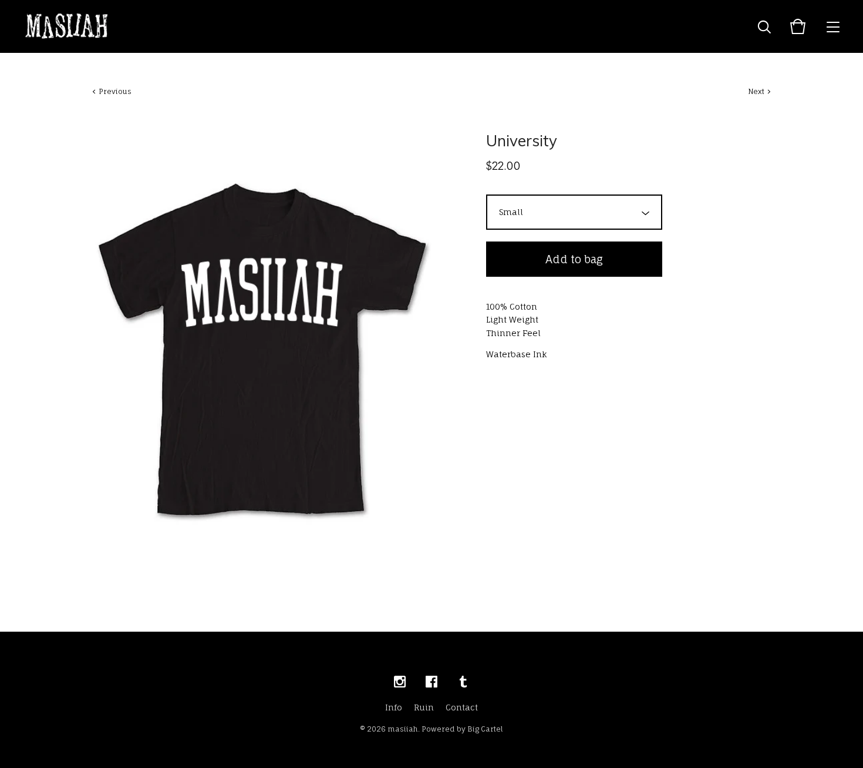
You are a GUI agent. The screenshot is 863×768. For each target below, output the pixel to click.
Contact (462, 707)
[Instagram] (400, 682)
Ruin (424, 707)
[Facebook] (431, 682)
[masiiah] (66, 26)
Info (393, 707)
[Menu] (833, 26)
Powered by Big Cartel (462, 729)
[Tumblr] (463, 682)
